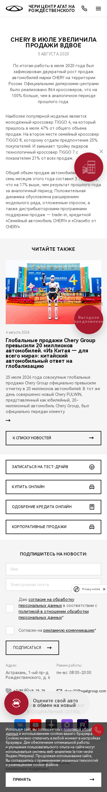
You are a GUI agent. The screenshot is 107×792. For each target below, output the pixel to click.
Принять (22, 780)
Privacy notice (91, 589)
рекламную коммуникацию (68, 630)
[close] (104, 589)
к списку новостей (32, 438)
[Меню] (98, 8)
